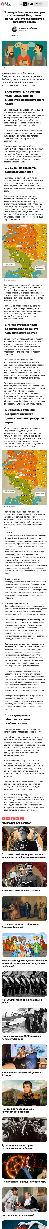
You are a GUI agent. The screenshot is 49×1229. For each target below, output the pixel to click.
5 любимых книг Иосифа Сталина (21, 890)
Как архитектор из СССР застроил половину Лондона (21, 1037)
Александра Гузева (28, 28)
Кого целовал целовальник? (18, 1215)
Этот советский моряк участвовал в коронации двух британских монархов (24, 855)
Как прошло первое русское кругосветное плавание (18, 1110)
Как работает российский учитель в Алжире (22, 1074)
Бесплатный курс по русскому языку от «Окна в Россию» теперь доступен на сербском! (24, 963)
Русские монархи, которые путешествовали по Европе (17, 1147)
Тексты (15, 35)
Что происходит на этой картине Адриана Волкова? (20, 925)
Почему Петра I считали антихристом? (24, 1181)
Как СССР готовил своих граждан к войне (22, 1001)
